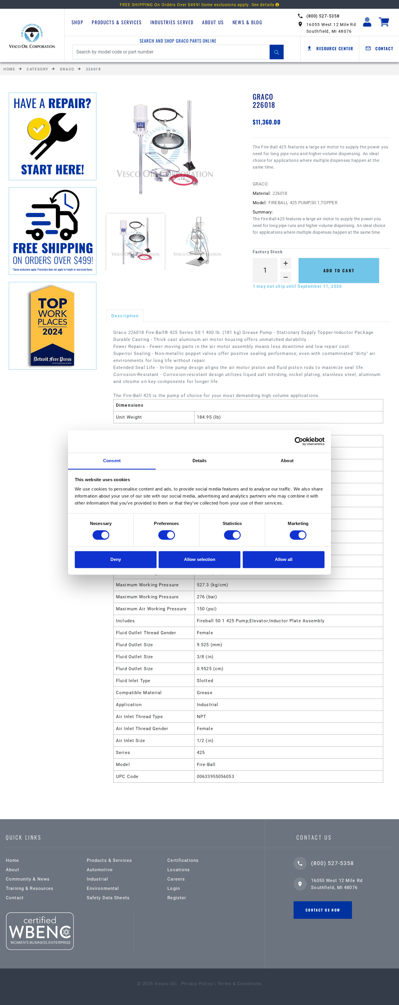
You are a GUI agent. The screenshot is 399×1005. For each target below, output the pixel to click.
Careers (176, 879)
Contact (15, 897)
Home (9, 69)
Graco (67, 69)
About (12, 869)
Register (176, 897)
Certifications (183, 860)
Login (173, 888)
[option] (169, 151)
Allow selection (199, 559)
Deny (115, 559)
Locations (178, 869)
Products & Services (117, 22)
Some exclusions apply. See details (238, 4)
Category (37, 69)
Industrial (97, 879)
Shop (77, 22)
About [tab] (287, 460)
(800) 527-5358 (323, 16)
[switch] (166, 535)
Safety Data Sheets (108, 897)
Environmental (103, 888)
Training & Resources (30, 888)
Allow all (283, 559)
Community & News (28, 879)
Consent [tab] (112, 460)
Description (125, 315)
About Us (213, 22)
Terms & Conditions (239, 983)
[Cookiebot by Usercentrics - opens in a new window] (299, 441)
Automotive (100, 869)
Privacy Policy (197, 983)
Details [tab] (199, 460)
